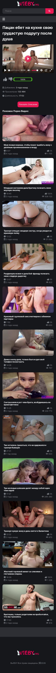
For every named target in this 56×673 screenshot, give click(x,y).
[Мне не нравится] (10, 79)
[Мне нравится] (5, 79)
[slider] (14, 70)
